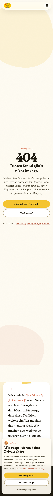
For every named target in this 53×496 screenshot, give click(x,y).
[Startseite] (7, 5)
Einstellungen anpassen (26, 489)
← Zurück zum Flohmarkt (26, 204)
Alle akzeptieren (26, 475)
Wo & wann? (26, 213)
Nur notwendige (26, 482)
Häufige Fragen (34, 223)
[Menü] (47, 5)
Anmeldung (21, 223)
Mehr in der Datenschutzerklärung (30, 468)
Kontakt (46, 223)
